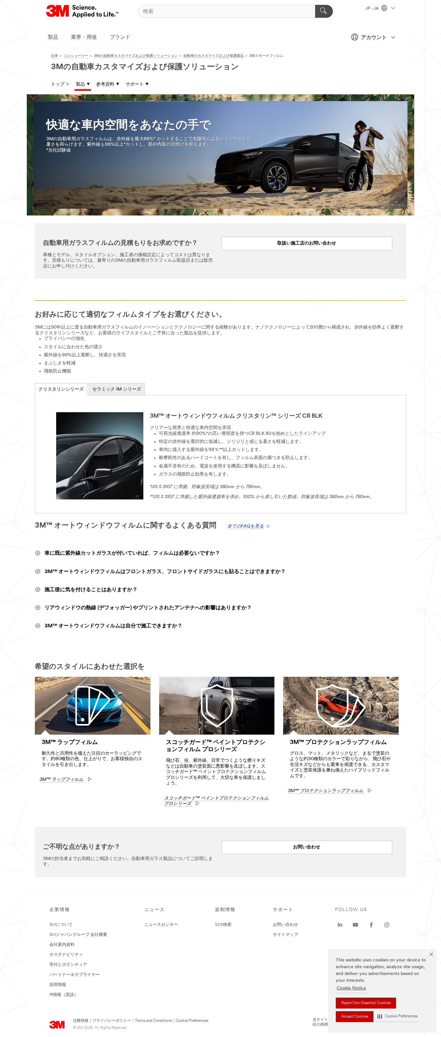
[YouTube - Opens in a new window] (355, 925)
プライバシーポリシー (111, 1021)
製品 (53, 37)
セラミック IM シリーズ (116, 389)
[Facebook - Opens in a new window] (371, 925)
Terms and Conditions (153, 1021)
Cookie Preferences (192, 1021)
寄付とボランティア (68, 965)
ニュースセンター (161, 925)
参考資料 (105, 84)
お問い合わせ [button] (306, 847)
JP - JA (372, 9)
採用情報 (57, 985)
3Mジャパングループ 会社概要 (78, 935)
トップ (58, 84)
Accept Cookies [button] (354, 1017)
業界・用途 (84, 37)
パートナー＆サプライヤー (74, 975)
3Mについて (61, 925)
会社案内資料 (62, 945)
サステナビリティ (66, 955)
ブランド (120, 37)
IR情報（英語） (63, 995)
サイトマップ (285, 935)
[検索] (324, 11)
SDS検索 (223, 925)
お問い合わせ (285, 925)
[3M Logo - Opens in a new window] (82, 11)
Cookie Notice (351, 988)
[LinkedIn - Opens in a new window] (340, 925)
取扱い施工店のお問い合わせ (306, 243)
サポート (135, 84)
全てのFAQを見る (245, 526)
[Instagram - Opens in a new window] (387, 925)
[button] (397, 1016)
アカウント (374, 37)
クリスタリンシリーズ (61, 389)
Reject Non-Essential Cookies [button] (366, 1003)
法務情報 (80, 1021)
